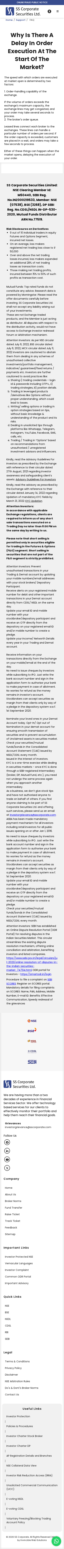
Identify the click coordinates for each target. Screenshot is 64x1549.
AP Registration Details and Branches (29, 1456)
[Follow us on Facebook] (7, 1142)
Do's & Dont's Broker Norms (21, 1388)
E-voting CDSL (15, 1509)
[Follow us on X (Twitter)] (7, 1168)
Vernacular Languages (19, 1263)
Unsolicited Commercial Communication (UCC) (32, 1487)
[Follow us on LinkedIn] (7, 1151)
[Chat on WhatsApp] (56, 1541)
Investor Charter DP (18, 1446)
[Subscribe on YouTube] (7, 1159)
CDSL (8, 1325)
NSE (7, 1306)
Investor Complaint (17, 1270)
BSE (7, 1312)
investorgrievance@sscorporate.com (33, 815)
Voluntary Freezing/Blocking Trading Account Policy (28, 1520)
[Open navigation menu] (57, 11)
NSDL (8, 1319)
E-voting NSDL (14, 1499)
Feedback (11, 1227)
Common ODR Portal (18, 1276)
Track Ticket (12, 1221)
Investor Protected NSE (19, 1257)
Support (20, 20)
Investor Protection (18, 1416)
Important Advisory (17, 1283)
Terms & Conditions (17, 1361)
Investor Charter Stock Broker (24, 1436)
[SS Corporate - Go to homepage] (23, 11)
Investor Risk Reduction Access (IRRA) (29, 1475)
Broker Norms (13, 1201)
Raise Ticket (12, 1214)
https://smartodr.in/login (35, 974)
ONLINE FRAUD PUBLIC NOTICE (32, 2)
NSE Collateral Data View (21, 1465)
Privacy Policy (13, 1368)
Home (9, 20)
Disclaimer (11, 1374)
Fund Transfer (13, 1207)
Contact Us (12, 1394)
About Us (10, 1194)
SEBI (7, 1339)
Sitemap (10, 1234)
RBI (6, 1332)
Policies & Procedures (19, 1426)
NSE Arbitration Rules (17, 1381)
